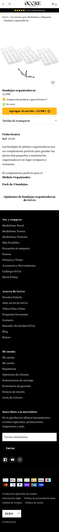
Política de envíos (34, 502)
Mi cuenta (8, 357)
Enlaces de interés (13, 392)
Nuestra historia (12, 297)
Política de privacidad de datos (39, 498)
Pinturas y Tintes (12, 260)
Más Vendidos (10, 242)
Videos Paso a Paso (13, 308)
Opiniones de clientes (15, 374)
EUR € (9, 513)
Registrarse (9, 369)
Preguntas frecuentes (15, 314)
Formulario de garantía (16, 386)
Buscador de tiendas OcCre (18, 326)
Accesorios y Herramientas (18, 265)
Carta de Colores (12, 397)
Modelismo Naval (13, 225)
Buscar (6, 337)
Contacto (7, 320)
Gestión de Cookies (12, 502)
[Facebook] (5, 460)
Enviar (10, 448)
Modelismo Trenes (13, 231)
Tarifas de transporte (16, 121)
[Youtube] (12, 460)
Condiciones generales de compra (19, 493)
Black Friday (10, 277)
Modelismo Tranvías (14, 237)
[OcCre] (33, 4)
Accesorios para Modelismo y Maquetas (30, 17)
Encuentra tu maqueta (16, 248)
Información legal (11, 498)
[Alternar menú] (3, 4)
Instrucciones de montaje (17, 380)
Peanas (6, 254)
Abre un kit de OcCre (15, 303)
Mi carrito (8, 363)
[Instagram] (20, 460)
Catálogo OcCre (11, 271)
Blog (5, 331)
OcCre (5, 17)
